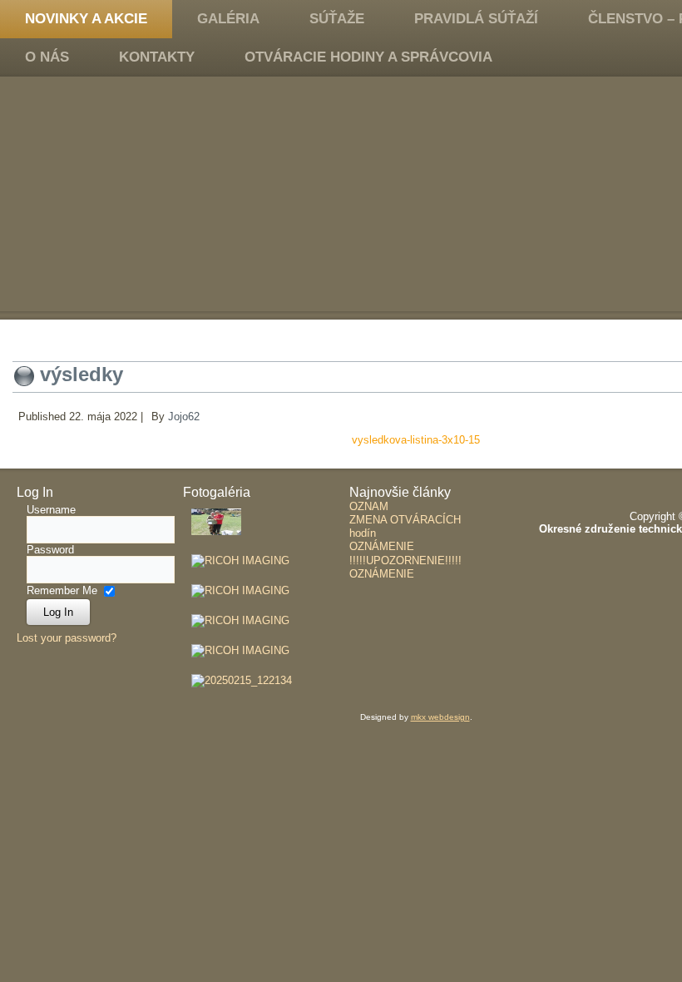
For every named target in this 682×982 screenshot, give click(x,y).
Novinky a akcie (86, 19)
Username (51, 509)
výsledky (81, 374)
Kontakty (157, 57)
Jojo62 (184, 416)
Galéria (228, 19)
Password (50, 549)
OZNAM (368, 506)
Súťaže (336, 19)
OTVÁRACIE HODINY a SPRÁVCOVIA (368, 57)
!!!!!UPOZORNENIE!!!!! (405, 560)
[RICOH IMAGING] (240, 560)
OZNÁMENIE (381, 546)
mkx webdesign (440, 717)
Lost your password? (66, 638)
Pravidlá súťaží (476, 19)
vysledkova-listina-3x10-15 (416, 440)
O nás (47, 57)
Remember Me (62, 590)
